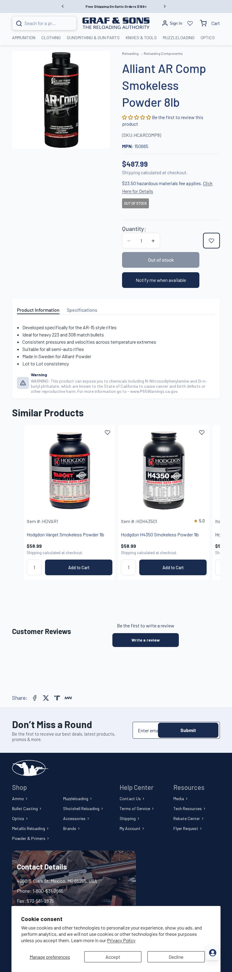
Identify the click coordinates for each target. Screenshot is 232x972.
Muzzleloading (75, 798)
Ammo (18, 798)
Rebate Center (186, 818)
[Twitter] (46, 698)
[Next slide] (201, 502)
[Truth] (57, 698)
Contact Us (130, 798)
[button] (137, 117)
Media (178, 798)
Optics (18, 818)
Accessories (74, 818)
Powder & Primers (28, 838)
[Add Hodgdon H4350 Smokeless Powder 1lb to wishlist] (202, 432)
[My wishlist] (190, 23)
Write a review (145, 639)
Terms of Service (135, 808)
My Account (130, 828)
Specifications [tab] (82, 310)
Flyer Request (185, 828)
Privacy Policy (121, 940)
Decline (176, 957)
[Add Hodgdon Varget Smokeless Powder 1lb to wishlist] (107, 432)
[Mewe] (68, 698)
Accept (112, 957)
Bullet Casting (25, 808)
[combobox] (36, 23)
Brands (69, 828)
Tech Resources (187, 808)
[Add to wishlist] (211, 240)
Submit (188, 730)
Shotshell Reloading (81, 808)
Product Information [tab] (38, 310)
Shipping (128, 818)
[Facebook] (34, 698)
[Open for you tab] (212, 952)
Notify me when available (161, 280)
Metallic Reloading (28, 828)
